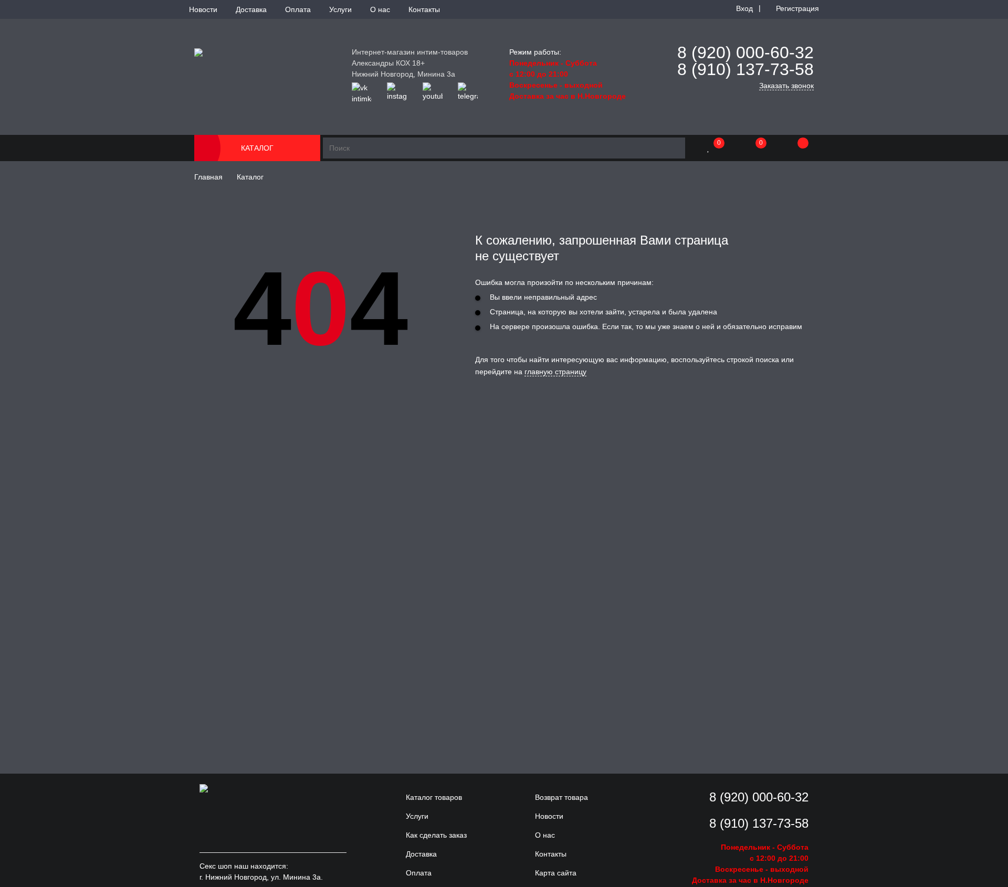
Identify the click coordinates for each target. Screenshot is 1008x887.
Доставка (251, 9)
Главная (208, 177)
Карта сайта (555, 873)
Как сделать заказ (436, 835)
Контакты (424, 9)
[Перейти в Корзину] (793, 148)
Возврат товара (561, 797)
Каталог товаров (434, 797)
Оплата (298, 9)
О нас (380, 9)
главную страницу (555, 371)
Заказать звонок (786, 85)
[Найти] (674, 148)
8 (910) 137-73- (736, 69)
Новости (203, 9)
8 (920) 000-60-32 (745, 52)
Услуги (340, 9)
